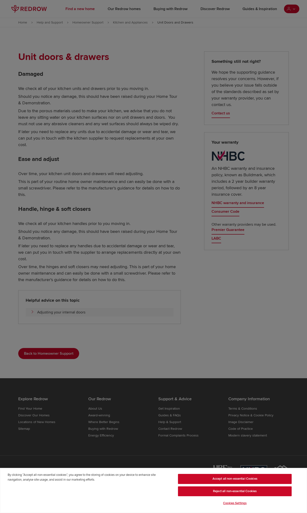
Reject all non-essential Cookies (235, 491)
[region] (153, 490)
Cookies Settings (235, 503)
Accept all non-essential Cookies (235, 479)
